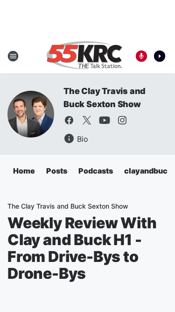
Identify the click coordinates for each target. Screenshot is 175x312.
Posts (56, 170)
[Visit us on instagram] (122, 120)
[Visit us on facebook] (69, 120)
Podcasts (95, 170)
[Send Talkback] (141, 56)
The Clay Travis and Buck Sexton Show (67, 206)
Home (24, 170)
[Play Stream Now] (159, 56)
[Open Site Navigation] (13, 56)
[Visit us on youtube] (104, 120)
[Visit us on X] (86, 120)
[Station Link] (84, 56)
